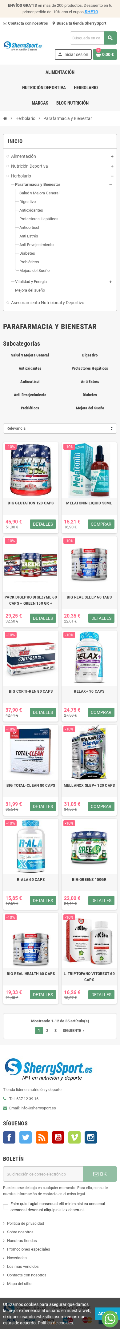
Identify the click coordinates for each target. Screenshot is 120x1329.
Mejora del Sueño (90, 408)
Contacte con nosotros (26, 1275)
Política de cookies (55, 1322)
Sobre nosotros (20, 1232)
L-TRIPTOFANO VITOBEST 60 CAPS (89, 977)
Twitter (25, 1137)
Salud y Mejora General (30, 355)
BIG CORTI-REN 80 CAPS (31, 691)
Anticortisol (29, 381)
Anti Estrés (90, 381)
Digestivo (90, 355)
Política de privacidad (25, 1223)
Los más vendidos (23, 1266)
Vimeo (74, 1137)
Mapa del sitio (19, 1283)
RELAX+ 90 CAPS (89, 691)
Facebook (9, 1137)
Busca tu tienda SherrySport (79, 23)
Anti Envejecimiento (30, 394)
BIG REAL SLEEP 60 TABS (89, 597)
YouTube (58, 1137)
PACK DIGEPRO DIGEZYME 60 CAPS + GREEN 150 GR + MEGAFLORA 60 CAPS (31, 601)
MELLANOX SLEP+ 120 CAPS (89, 785)
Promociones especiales (28, 1249)
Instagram (91, 1137)
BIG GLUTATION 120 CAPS (31, 503)
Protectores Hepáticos (90, 368)
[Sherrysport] (26, 45)
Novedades (17, 1257)
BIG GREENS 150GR (89, 879)
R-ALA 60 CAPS (31, 879)
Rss (42, 1137)
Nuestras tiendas (22, 1240)
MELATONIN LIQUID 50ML (89, 503)
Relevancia (16, 428)
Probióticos (30, 408)
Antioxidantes (30, 368)
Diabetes (90, 394)
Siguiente (74, 1031)
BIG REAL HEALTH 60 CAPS (31, 974)
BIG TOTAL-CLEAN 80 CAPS (30, 785)
